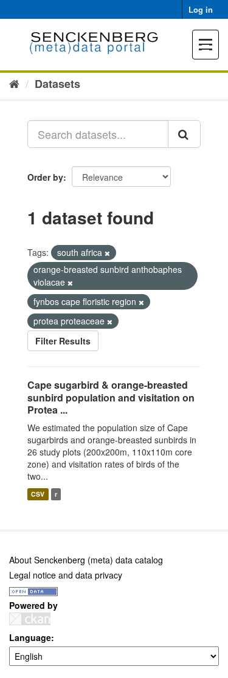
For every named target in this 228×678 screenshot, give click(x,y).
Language (30, 637)
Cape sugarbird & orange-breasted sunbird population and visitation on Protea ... (111, 397)
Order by (45, 177)
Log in (200, 9)
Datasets (57, 84)
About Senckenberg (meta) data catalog (86, 560)
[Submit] (184, 134)
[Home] (14, 83)
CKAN (29, 619)
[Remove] (107, 253)
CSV (37, 493)
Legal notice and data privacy (65, 575)
